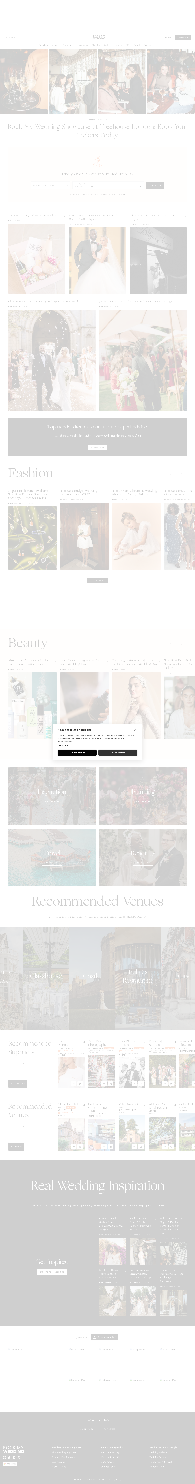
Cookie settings (118, 753)
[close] (135, 729)
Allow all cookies (77, 753)
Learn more (63, 745)
